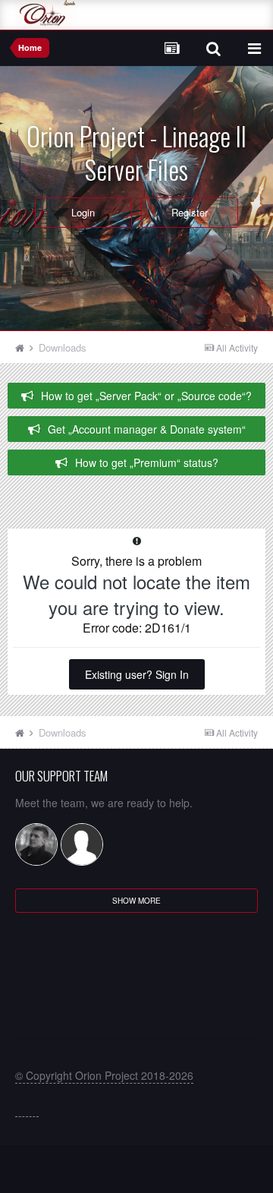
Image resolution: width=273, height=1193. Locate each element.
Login (83, 212)
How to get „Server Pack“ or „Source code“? (146, 395)
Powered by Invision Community (137, 1174)
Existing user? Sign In (137, 674)
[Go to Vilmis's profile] (36, 844)
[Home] (25, 347)
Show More (136, 900)
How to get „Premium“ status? (146, 462)
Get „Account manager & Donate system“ (147, 429)
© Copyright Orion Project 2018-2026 (104, 1075)
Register (189, 212)
